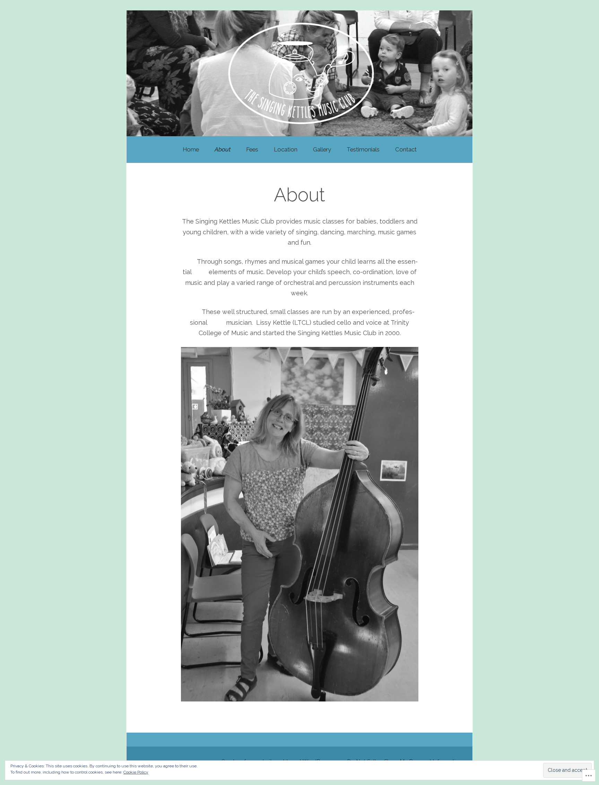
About (223, 149)
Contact (406, 149)
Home (191, 149)
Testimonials (363, 149)
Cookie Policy (135, 772)
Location (285, 149)
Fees (252, 149)
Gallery (322, 149)
